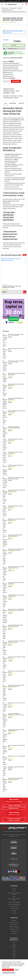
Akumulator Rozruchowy (8, 88)
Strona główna (5, 8)
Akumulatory (13, 8)
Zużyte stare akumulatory (14, 904)
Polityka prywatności (14, 922)
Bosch (14, 955)
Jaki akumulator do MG (7, 10)
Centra (14, 944)
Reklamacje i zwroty (14, 929)
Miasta (14, 890)
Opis (5, 103)
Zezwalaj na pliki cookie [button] (8, 969)
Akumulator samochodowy (9, 90)
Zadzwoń (13, 842)
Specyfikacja (12, 103)
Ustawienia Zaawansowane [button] (8, 972)
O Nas (14, 888)
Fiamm (14, 953)
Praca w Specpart (14, 908)
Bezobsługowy (6, 92)
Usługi (14, 913)
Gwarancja (14, 931)
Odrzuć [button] (16, 969)
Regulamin (14, 920)
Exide (14, 957)
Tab (14, 949)
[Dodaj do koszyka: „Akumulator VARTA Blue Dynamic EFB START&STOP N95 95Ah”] (24, 292)
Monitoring (14, 933)
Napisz (13, 853)
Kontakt (14, 910)
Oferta (14, 896)
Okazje (12, 92)
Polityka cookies (14, 924)
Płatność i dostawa (14, 927)
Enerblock (14, 947)
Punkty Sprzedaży (14, 906)
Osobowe (19, 8)
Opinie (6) (21, 103)
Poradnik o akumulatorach (14, 902)
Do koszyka (16, 81)
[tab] (5, 103)
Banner (17, 90)
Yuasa (14, 951)
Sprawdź (14, 848)
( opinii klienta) (12, 22)
